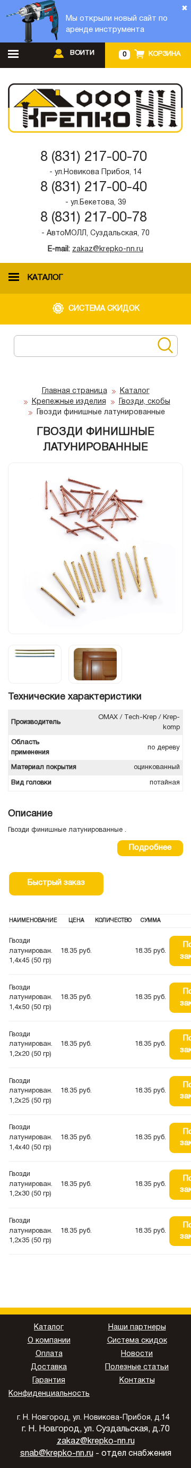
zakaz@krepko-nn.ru (107, 249)
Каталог (135, 391)
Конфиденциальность (49, 1393)
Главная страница (74, 391)
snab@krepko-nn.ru (56, 1453)
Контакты (137, 1380)
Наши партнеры (137, 1327)
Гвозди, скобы (144, 401)
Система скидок (137, 1340)
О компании (49, 1340)
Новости (137, 1354)
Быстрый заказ (56, 882)
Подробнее (150, 847)
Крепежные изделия (69, 401)
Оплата (49, 1354)
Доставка (49, 1367)
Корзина (164, 54)
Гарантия (48, 1380)
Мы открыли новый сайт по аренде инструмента (117, 24)
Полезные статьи (137, 1367)
